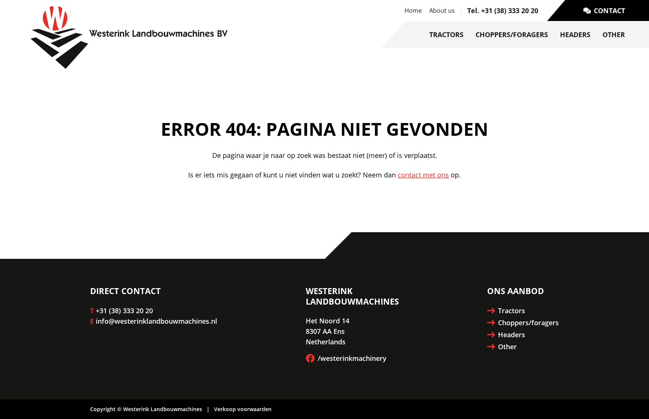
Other (613, 34)
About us (442, 10)
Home (413, 10)
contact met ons (423, 174)
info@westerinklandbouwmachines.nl (156, 321)
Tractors (446, 34)
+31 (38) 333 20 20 (124, 310)
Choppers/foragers (511, 34)
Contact (609, 10)
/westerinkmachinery (352, 358)
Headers (575, 34)
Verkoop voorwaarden (243, 409)
